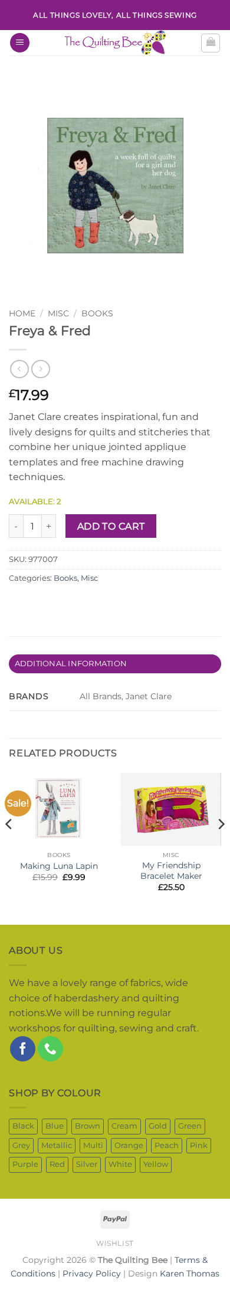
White (120, 1164)
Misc (89, 578)
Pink (199, 1145)
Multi (93, 1145)
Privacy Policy (92, 1273)
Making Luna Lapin (59, 866)
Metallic (56, 1145)
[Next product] (19, 369)
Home (22, 313)
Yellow (155, 1164)
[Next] (220, 848)
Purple (25, 1164)
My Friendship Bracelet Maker (171, 871)
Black (23, 1126)
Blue (54, 1126)
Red (57, 1164)
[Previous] (9, 848)
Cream (124, 1126)
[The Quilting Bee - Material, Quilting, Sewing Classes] (115, 42)
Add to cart (111, 526)
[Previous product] (40, 369)
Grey (21, 1145)
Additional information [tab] (71, 663)
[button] (19, 42)
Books (97, 313)
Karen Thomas (189, 1273)
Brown (87, 1126)
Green (190, 1126)
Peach (167, 1145)
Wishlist (115, 1243)
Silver (86, 1164)
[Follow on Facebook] (22, 1048)
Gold (158, 1126)
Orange (128, 1145)
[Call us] (50, 1048)
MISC (58, 313)
